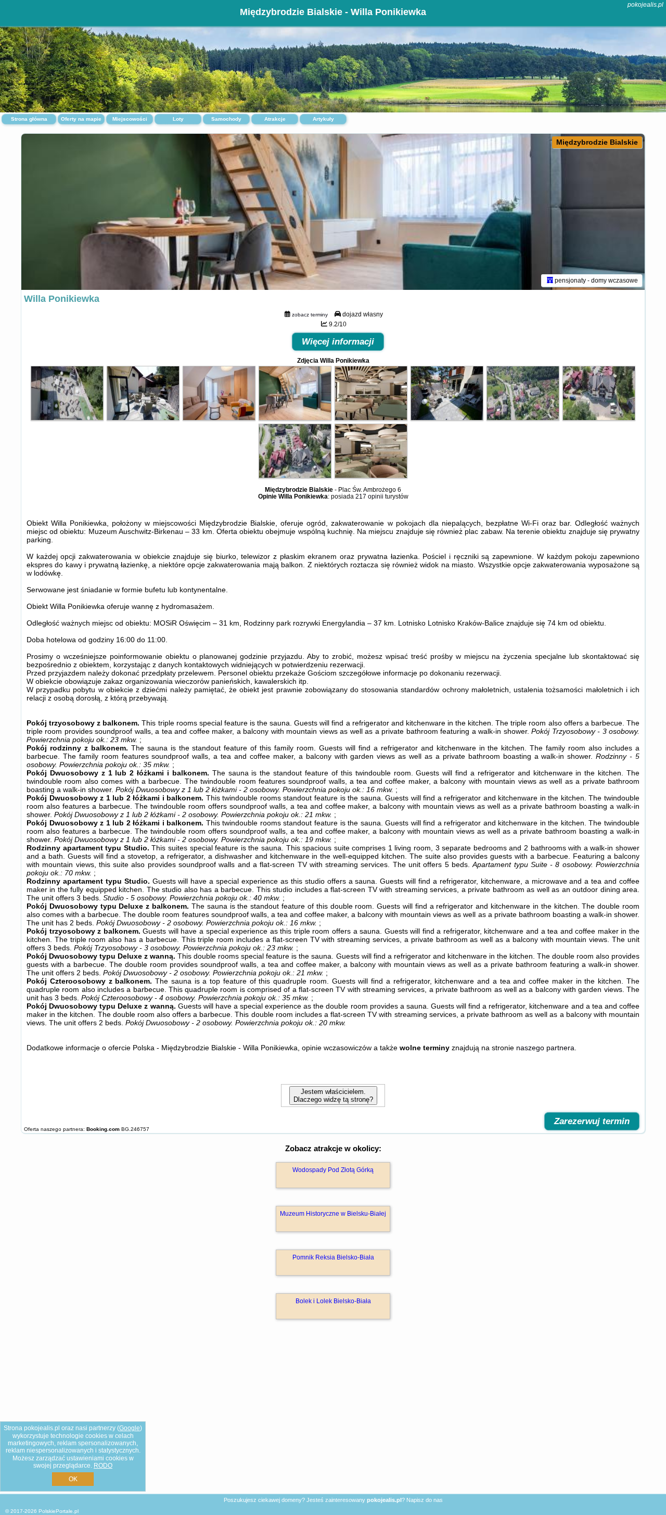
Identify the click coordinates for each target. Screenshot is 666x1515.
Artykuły (323, 119)
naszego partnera (545, 1047)
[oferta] (550, 280)
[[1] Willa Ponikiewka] (333, 212)
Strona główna (29, 119)
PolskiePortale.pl (59, 1511)
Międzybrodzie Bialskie (597, 142)
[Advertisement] (333, 1417)
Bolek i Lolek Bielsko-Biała (333, 1301)
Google (129, 1428)
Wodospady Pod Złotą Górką (333, 1170)
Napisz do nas (424, 1500)
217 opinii (369, 496)
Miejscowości (129, 119)
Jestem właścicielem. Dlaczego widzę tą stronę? (333, 1095)
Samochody (226, 119)
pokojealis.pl (645, 4)
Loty (178, 119)
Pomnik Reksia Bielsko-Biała (333, 1257)
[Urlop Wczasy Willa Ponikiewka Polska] (67, 418)
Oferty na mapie (81, 119)
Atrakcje (275, 119)
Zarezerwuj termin (592, 1121)
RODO (103, 1465)
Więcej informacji (338, 342)
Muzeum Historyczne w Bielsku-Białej (333, 1213)
